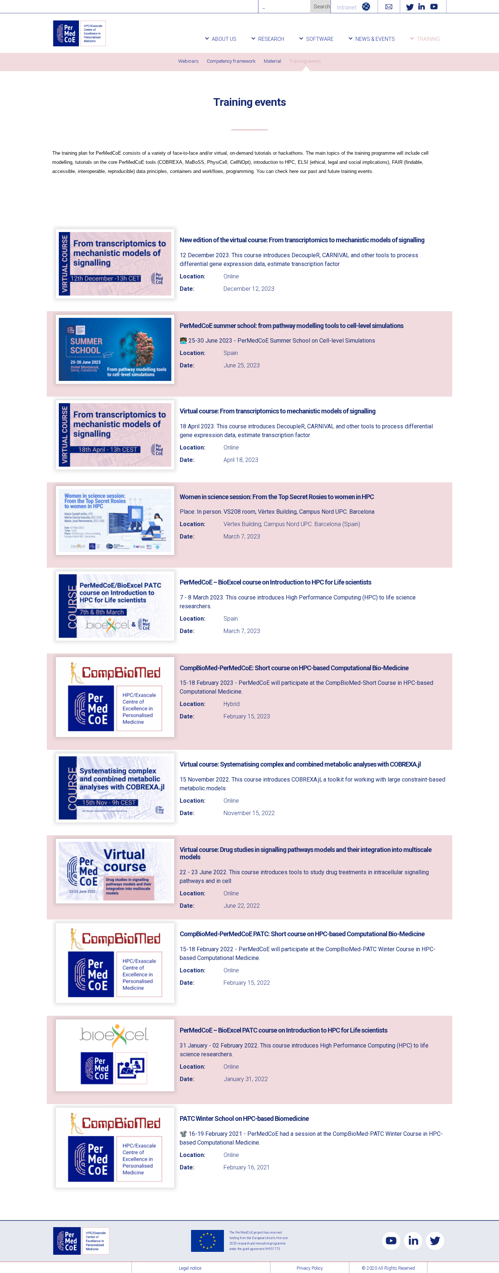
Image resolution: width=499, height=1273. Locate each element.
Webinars (188, 61)
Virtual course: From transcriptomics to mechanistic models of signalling (278, 411)
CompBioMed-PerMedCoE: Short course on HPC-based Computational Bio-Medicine (294, 668)
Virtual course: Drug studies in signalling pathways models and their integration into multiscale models (305, 853)
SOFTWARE (320, 39)
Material (272, 61)
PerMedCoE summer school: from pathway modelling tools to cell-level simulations (291, 325)
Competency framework (231, 61)
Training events (305, 61)
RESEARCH (271, 39)
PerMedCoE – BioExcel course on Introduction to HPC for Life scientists (275, 582)
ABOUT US (224, 39)
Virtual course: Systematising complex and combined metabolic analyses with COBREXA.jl (300, 764)
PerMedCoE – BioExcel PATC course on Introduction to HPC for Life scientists (283, 1030)
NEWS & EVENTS (375, 39)
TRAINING (428, 39)
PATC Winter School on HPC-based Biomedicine (244, 1118)
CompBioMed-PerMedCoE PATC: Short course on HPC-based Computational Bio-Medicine (302, 934)
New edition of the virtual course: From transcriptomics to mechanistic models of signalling (302, 240)
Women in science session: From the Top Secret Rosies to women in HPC (277, 497)
